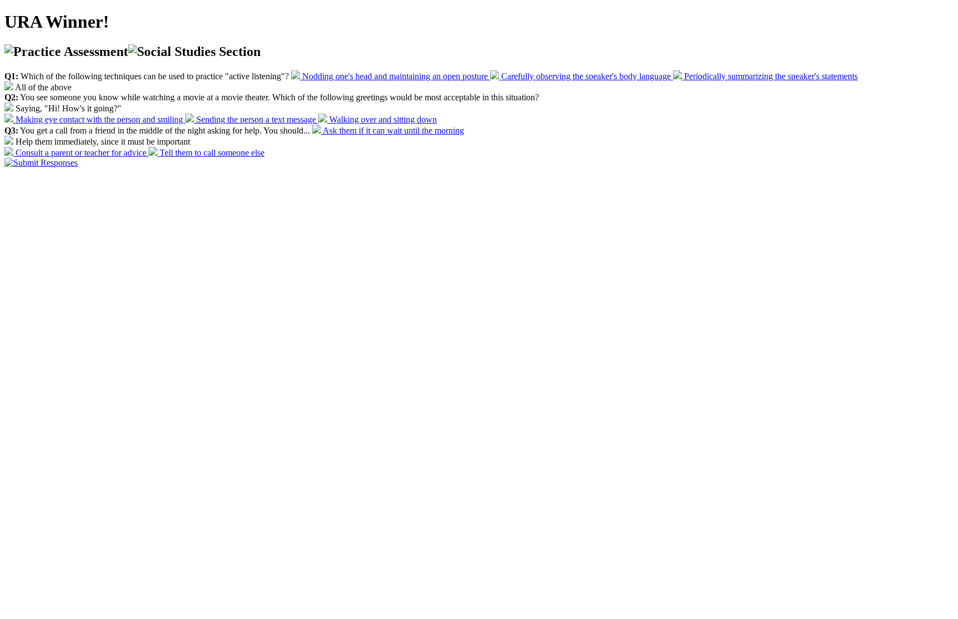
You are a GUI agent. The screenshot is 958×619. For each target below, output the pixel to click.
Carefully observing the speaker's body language (586, 76)
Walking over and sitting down (382, 119)
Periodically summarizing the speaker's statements (770, 76)
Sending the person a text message (256, 119)
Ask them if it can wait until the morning (392, 130)
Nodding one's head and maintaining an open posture (395, 76)
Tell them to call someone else (210, 152)
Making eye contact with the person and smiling (99, 119)
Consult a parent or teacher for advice (81, 152)
